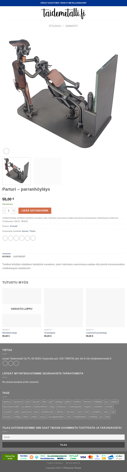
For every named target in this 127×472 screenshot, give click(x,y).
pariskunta (26, 412)
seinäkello (96, 412)
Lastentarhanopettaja (96, 332)
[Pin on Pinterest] (27, 238)
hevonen (87, 402)
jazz (106, 402)
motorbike (97, 407)
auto (28, 402)
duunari (25, 231)
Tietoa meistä (72, 463)
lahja (52, 407)
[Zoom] (6, 151)
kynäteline (26, 407)
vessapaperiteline (56, 417)
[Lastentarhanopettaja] (105, 307)
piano (36, 412)
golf (51, 402)
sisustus (7, 417)
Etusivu (55, 25)
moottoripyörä (75, 407)
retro (80, 412)
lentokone (61, 407)
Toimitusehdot (55, 463)
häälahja (98, 402)
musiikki (109, 407)
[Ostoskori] (123, 13)
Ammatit (71, 25)
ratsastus (71, 412)
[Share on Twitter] (16, 238)
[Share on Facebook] (10, 238)
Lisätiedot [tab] (19, 256)
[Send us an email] (16, 363)
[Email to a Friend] (21, 238)
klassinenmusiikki (11, 407)
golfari (68, 402)
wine (107, 417)
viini (68, 417)
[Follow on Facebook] (5, 363)
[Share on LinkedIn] (33, 238)
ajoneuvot (18, 402)
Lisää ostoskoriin (35, 210)
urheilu (34, 417)
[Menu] (4, 13)
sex (113, 412)
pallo (17, 412)
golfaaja (58, 402)
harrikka (77, 402)
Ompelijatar (49, 332)
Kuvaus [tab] (6, 256)
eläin (44, 402)
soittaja (17, 417)
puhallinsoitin (48, 412)
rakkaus (60, 412)
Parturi (32, 231)
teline (25, 417)
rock (87, 412)
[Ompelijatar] (63, 307)
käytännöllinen (40, 407)
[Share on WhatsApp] (5, 238)
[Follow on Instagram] (10, 363)
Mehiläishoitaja (9, 332)
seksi (106, 412)
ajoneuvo (7, 402)
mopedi (87, 407)
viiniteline (93, 417)
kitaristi (114, 402)
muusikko (7, 412)
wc (101, 417)
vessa (42, 417)
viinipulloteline (79, 417)
